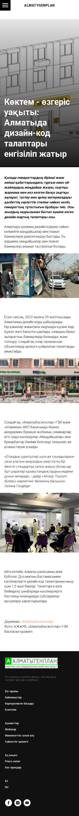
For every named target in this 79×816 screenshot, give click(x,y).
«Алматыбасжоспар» (37, 622)
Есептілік (10, 709)
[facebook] (8, 802)
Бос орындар (13, 767)
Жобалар (10, 729)
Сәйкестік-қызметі (16, 741)
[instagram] (17, 802)
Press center (12, 761)
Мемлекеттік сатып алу (19, 735)
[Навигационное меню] (5, 5)
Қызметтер (12, 723)
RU (6, 787)
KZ (6, 781)
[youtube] (27, 802)
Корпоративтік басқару (19, 703)
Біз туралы (11, 691)
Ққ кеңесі (11, 755)
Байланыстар (13, 697)
